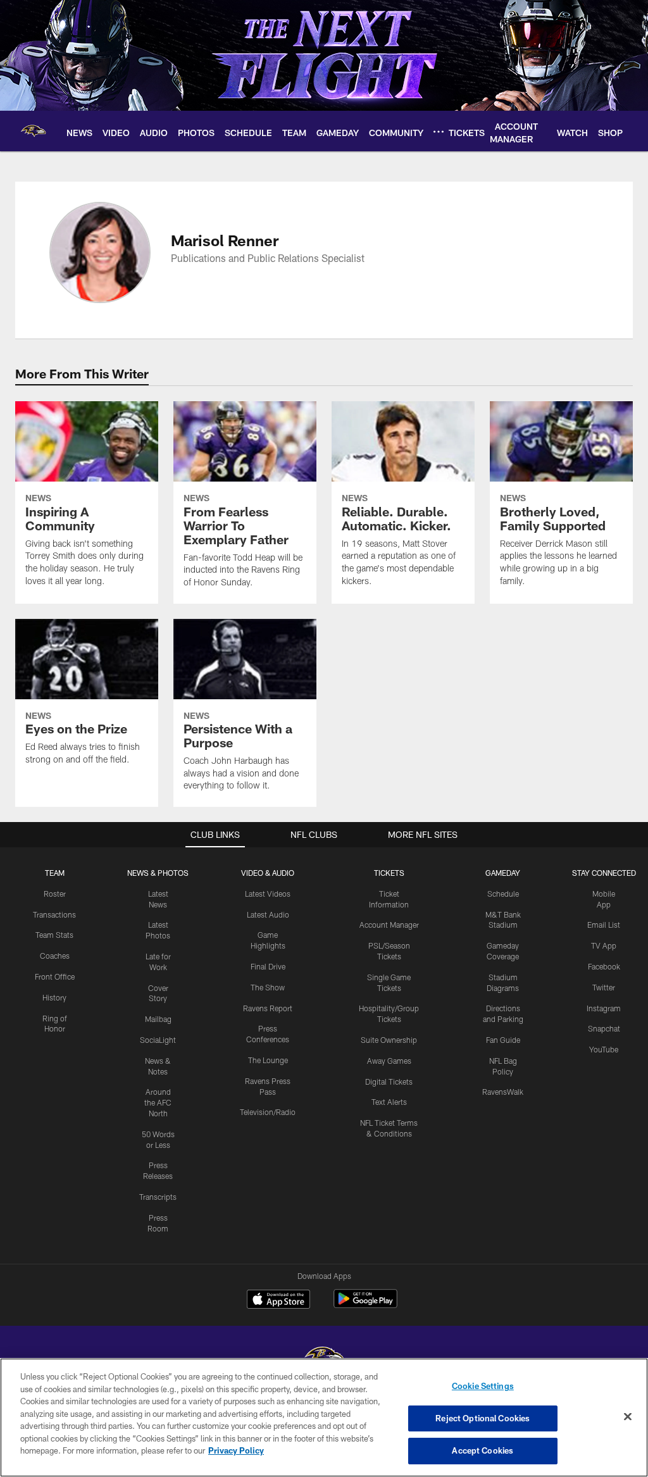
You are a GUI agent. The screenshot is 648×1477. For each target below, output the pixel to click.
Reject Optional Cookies (482, 1418)
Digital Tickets (389, 1081)
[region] (324, 1417)
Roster (55, 893)
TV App (603, 945)
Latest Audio (268, 914)
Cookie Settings (483, 1386)
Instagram (604, 1008)
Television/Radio (268, 1111)
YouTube (603, 1049)
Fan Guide (503, 1039)
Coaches (55, 955)
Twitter (603, 987)
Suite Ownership (389, 1039)
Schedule (503, 893)
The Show (268, 987)
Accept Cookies (482, 1450)
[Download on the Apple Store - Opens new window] (278, 1300)
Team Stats (54, 934)
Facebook (604, 966)
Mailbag (158, 1018)
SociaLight (158, 1039)
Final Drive (268, 966)
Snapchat (604, 1028)
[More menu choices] (438, 132)
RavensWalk (502, 1091)
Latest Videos (267, 893)
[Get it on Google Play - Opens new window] (365, 1305)
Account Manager (389, 924)
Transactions (54, 914)
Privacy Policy (236, 1450)
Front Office (55, 976)
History (54, 997)
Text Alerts (389, 1101)
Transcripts (158, 1196)
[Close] (628, 1417)
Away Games (389, 1060)
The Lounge (268, 1060)
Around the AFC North (157, 1102)
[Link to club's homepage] (33, 131)
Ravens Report (267, 1008)
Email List (603, 924)
